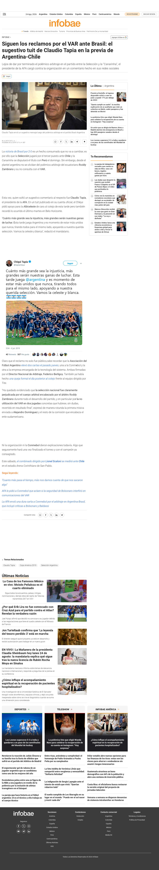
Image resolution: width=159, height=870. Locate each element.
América (52, 816)
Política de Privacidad (137, 820)
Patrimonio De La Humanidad (97, 31)
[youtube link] (18, 831)
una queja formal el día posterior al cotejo (32, 378)
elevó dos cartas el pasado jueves (40, 365)
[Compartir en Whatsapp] (55, 141)
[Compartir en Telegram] (77, 141)
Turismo (62, 31)
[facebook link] (18, 826)
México (87, 14)
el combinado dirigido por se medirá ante (50, 461)
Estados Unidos (56, 14)
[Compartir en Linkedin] (71, 141)
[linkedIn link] (29, 831)
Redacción (80, 816)
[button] (4, 14)
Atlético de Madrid (36, 31)
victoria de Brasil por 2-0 (18, 151)
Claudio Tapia (9, 565)
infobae (5, 37)
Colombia (69, 14)
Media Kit (108, 835)
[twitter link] (24, 826)
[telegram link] (24, 831)
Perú (94, 14)
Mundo (117, 14)
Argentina (43, 14)
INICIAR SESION (149, 14)
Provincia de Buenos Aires (75, 31)
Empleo (80, 820)
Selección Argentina (49, 565)
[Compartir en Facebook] (61, 141)
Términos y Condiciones (137, 816)
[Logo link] (65, 23)
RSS (52, 846)
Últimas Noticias (52, 842)
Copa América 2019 (28, 565)
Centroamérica (105, 14)
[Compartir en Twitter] (66, 141)
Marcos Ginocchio (51, 31)
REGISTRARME (132, 14)
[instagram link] (29, 826)
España (78, 14)
